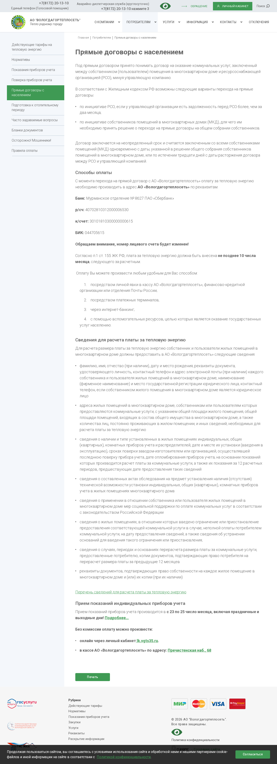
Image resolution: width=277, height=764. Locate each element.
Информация (197, 22)
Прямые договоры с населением (28, 92)
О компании (104, 22)
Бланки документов (27, 130)
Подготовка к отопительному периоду (35, 107)
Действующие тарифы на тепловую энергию (32, 47)
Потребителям (138, 22)
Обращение (199, 6)
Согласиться (253, 754)
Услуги (168, 22)
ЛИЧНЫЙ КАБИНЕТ (235, 6)
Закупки (74, 722)
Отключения (259, 22)
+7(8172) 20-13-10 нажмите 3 (125, 9)
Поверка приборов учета (32, 80)
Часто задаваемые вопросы (35, 120)
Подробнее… (117, 617)
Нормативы (21, 60)
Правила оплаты (24, 151)
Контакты (228, 22)
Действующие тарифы (85, 706)
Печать (92, 677)
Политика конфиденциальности (195, 740)
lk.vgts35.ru (147, 640)
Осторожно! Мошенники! (31, 140)
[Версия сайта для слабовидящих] (165, 6)
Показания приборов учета (33, 70)
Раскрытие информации (86, 739)
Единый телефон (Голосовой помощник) (40, 8)
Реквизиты (76, 733)
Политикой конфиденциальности (124, 757)
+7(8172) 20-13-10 (54, 3)
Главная (83, 37)
